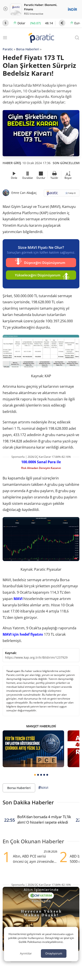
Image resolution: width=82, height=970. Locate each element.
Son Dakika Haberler (28, 802)
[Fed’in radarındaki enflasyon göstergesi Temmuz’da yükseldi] (33, 748)
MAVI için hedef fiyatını (23, 634)
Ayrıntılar (26, 953)
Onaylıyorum (53, 953)
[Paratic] (41, 38)
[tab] (35, 775)
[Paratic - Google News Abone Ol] (62, 194)
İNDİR (72, 9)
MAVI (18, 598)
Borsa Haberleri (27, 49)
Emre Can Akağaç (24, 193)
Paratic (8, 49)
